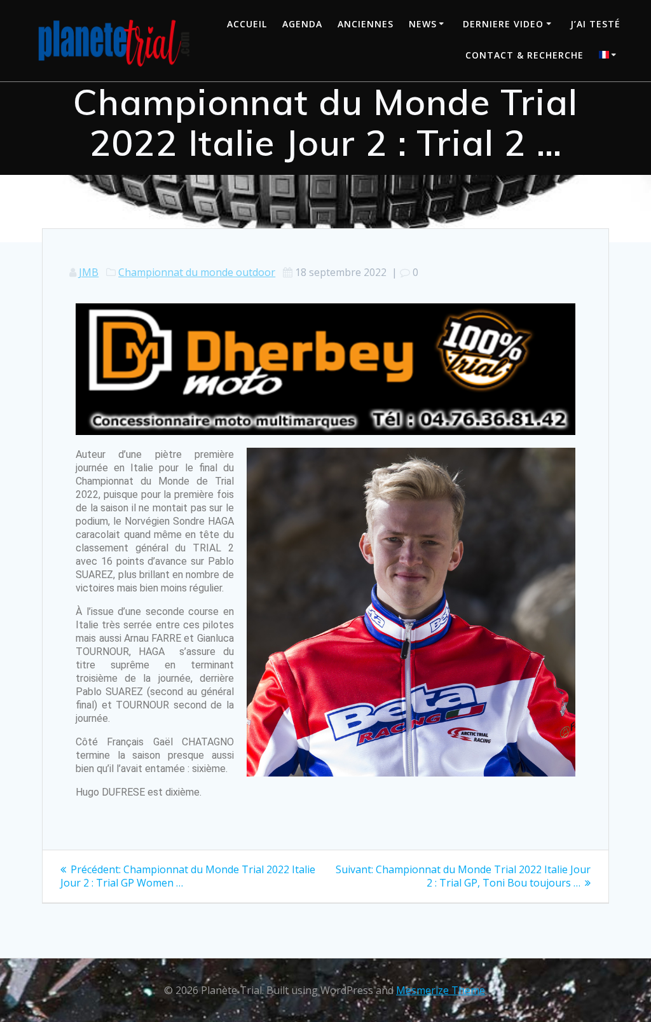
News (423, 24)
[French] (609, 56)
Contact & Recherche (524, 55)
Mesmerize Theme (440, 990)
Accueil (247, 24)
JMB (89, 272)
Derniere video (503, 24)
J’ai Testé (595, 24)
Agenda (302, 24)
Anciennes (366, 24)
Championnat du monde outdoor (196, 272)
